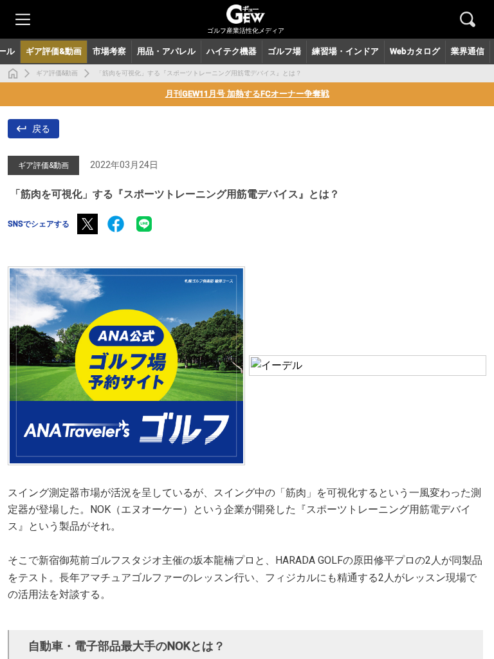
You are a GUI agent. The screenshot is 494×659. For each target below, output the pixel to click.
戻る (41, 129)
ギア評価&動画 (57, 73)
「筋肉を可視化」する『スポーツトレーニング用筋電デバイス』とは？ (199, 73)
